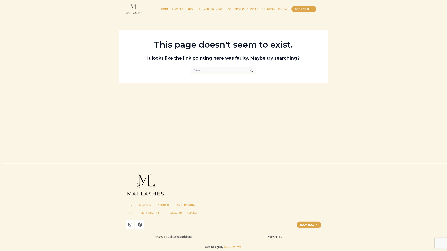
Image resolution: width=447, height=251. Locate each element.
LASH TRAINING (212, 9)
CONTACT (284, 9)
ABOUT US (194, 9)
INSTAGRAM (268, 9)
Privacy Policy (273, 237)
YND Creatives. (233, 247)
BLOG (228, 9)
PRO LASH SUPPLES (246, 9)
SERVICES (177, 9)
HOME (165, 9)
